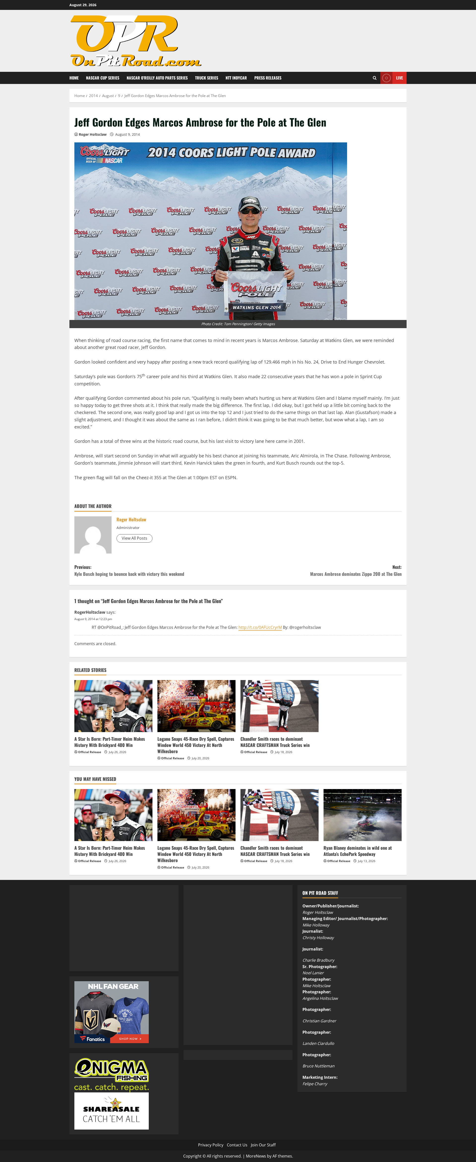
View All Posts (134, 538)
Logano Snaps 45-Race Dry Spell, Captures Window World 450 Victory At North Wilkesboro (195, 745)
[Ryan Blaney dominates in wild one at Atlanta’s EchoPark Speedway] (363, 815)
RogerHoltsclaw (89, 612)
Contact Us (237, 1145)
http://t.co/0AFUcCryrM (260, 627)
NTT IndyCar (236, 78)
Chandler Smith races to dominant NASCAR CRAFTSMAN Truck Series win (275, 742)
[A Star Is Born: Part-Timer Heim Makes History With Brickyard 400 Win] (113, 706)
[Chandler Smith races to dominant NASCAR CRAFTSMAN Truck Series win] (279, 706)
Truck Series (206, 78)
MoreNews (256, 1156)
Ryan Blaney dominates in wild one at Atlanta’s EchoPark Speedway (358, 851)
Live (399, 77)
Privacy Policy (210, 1145)
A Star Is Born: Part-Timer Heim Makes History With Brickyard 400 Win (109, 742)
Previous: (129, 570)
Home (74, 78)
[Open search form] (375, 78)
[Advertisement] (111, 933)
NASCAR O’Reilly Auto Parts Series (157, 78)
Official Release (89, 752)
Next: (356, 570)
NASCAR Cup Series (102, 78)
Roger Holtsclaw (93, 134)
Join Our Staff (263, 1145)
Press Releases (267, 78)
